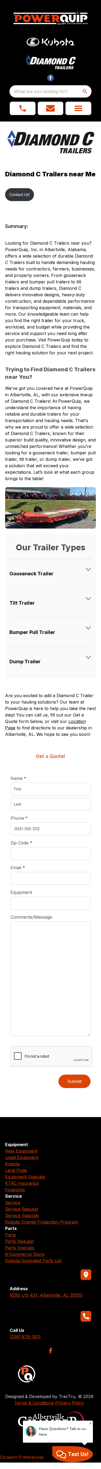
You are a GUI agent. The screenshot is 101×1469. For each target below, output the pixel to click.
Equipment (21, 892)
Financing (15, 1189)
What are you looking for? (41, 91)
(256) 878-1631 (25, 1336)
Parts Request (19, 1241)
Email (26, 867)
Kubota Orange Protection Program (41, 1222)
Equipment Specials (25, 1176)
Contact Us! (19, 194)
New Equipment (21, 1151)
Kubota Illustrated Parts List (33, 1260)
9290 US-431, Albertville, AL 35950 (46, 1295)
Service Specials (22, 1215)
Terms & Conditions (34, 1403)
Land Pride (16, 1170)
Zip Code (21, 843)
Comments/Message (31, 917)
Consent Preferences (22, 1457)
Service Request (21, 1209)
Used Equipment (22, 1157)
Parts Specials (19, 1247)
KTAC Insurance (22, 1183)
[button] (23, 108)
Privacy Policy (69, 1403)
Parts (10, 1235)
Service (12, 1202)
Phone (19, 818)
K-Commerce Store (24, 1254)
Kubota (12, 1164)
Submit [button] (74, 1081)
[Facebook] (50, 1350)
